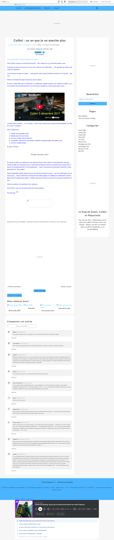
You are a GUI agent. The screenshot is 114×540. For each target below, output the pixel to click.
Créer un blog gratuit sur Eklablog (34, 487)
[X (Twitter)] (62, 2)
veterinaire (46, 49)
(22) (82, 135)
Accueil (19, 8)
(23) (82, 132)
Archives (47, 8)
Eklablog (70, 482)
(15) (82, 142)
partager (51, 514)
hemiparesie (39, 49)
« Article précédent (14, 286)
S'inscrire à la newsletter (14, 295)
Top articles (46, 487)
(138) (82, 130)
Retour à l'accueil (40, 290)
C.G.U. (67, 487)
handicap (32, 49)
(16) (81, 139)
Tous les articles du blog (86, 118)
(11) (84, 144)
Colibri (34, 45)
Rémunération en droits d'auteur (78, 487)
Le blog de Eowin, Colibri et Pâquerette (19, 45)
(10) (81, 151)
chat (28, 49)
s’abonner (41, 514)
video (51, 49)
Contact (56, 8)
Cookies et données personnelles (103, 487)
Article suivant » (66, 286)
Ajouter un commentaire (22, 326)
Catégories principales (33, 8)
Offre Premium (90, 487)
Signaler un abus (60, 487)
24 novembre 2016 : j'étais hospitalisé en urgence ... (23, 59)
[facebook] (59, 2)
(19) (81, 137)
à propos (61, 514)
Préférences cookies (56, 489)
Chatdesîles (96, 227)
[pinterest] (65, 2)
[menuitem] (19, 8)
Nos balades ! (83, 116)
